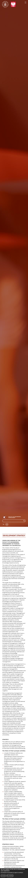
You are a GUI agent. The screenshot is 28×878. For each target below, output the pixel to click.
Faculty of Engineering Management (14, 517)
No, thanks (10, 875)
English (7, 525)
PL (3, 524)
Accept (3, 875)
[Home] (5, 4)
